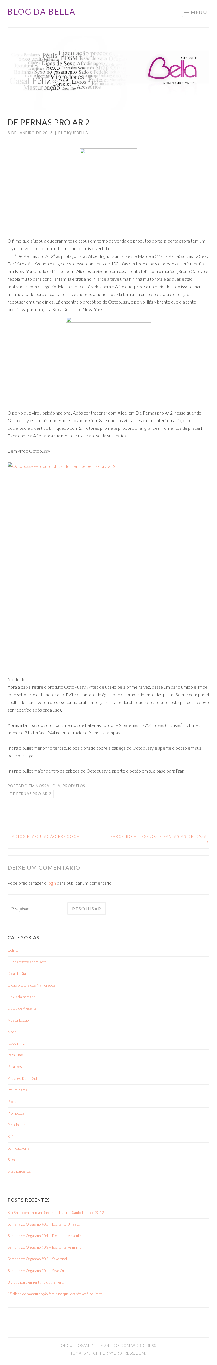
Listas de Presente (22, 1008)
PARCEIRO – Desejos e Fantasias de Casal (159, 839)
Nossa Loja (48, 786)
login (51, 883)
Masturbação (18, 1020)
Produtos (74, 786)
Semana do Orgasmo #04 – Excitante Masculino (45, 1235)
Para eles (15, 1066)
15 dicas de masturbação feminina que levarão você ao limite (55, 1294)
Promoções (16, 1113)
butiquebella (73, 132)
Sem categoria (18, 1148)
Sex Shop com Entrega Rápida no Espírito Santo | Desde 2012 (56, 1212)
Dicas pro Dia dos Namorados (31, 985)
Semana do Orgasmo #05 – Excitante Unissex (44, 1224)
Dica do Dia (17, 973)
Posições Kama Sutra (24, 1078)
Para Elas (15, 1055)
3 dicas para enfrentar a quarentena (36, 1282)
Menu (199, 12)
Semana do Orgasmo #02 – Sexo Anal (37, 1259)
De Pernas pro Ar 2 (30, 793)
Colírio (13, 950)
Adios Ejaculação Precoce (44, 836)
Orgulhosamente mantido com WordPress (108, 1345)
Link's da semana (22, 997)
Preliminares (17, 1090)
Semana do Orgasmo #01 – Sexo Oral (37, 1270)
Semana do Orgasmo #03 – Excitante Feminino (44, 1247)
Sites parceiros (19, 1171)
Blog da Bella (42, 11)
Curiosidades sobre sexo (27, 962)
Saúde (12, 1136)
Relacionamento (20, 1124)
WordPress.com (127, 1353)
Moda (12, 1032)
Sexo (11, 1159)
